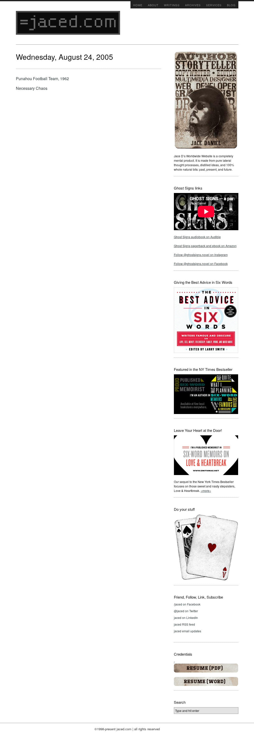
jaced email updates (187, 631)
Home (137, 5)
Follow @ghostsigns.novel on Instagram (201, 255)
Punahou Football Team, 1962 (42, 78)
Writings (172, 5)
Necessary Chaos (31, 88)
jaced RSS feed (184, 624)
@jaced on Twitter (186, 611)
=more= (206, 490)
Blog (231, 5)
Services (214, 5)
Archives (193, 5)
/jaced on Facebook (187, 604)
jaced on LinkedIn (186, 617)
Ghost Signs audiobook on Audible (197, 237)
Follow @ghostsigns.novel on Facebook (201, 263)
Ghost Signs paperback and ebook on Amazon (205, 246)
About (153, 5)
